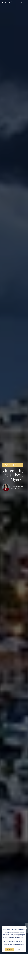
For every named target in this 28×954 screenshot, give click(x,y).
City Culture (8, 465)
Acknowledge (9, 949)
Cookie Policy (12, 938)
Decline (19, 949)
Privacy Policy (19, 938)
